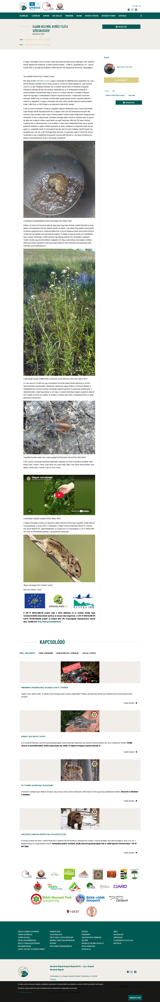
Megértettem (135, 997)
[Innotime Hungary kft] (104, 886)
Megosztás (122, 26)
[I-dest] (72, 911)
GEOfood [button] (46, 16)
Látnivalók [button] (36, 16)
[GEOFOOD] (69, 874)
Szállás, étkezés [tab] (89, 653)
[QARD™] (120, 886)
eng (136, 6)
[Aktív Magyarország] (54, 886)
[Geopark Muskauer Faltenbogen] (83, 874)
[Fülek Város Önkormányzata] (134, 874)
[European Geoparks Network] (41, 874)
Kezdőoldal (24, 16)
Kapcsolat (123, 16)
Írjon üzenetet (121, 80)
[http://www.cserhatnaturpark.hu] (90, 886)
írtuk (47, 81)
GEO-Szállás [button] (57, 16)
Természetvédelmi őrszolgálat (115, 95)
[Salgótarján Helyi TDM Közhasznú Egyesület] (75, 886)
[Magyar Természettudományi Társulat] (92, 911)
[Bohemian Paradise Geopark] (111, 874)
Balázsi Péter (124, 67)
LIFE (113, 91)
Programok (69, 16)
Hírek (21, 39)
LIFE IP (107, 91)
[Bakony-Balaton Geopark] (118, 899)
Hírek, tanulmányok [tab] (27, 653)
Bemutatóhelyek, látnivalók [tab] (67, 653)
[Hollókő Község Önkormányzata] (37, 886)
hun (133, 6)
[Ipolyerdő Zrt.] (55, 874)
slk (139, 6)
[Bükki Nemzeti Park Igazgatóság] (51, 899)
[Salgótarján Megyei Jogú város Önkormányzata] (123, 874)
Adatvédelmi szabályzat (25, 992)
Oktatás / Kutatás (91, 16)
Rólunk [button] (79, 16)
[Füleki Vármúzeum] (97, 874)
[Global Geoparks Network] (26, 874)
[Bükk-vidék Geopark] (90, 899)
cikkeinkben (40, 81)
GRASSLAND (131, 95)
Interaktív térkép (108, 16)
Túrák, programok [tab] (46, 653)
